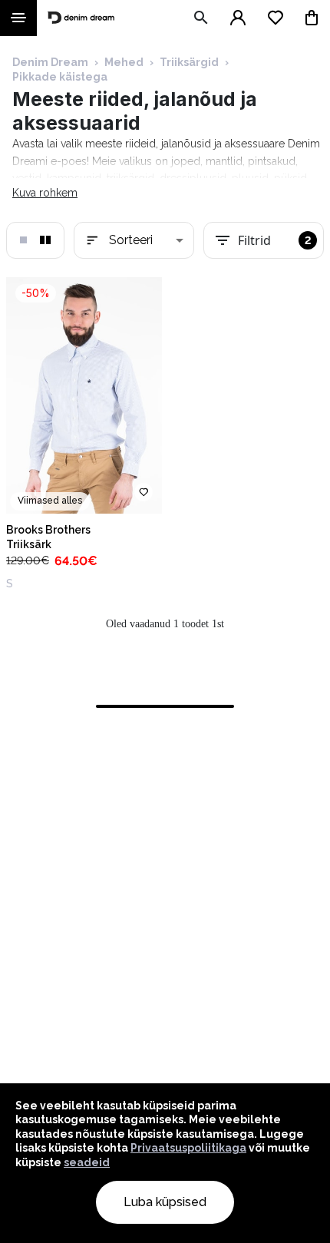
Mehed (124, 62)
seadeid (87, 1162)
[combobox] (134, 240)
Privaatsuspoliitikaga (188, 1148)
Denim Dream (50, 62)
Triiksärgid (189, 62)
